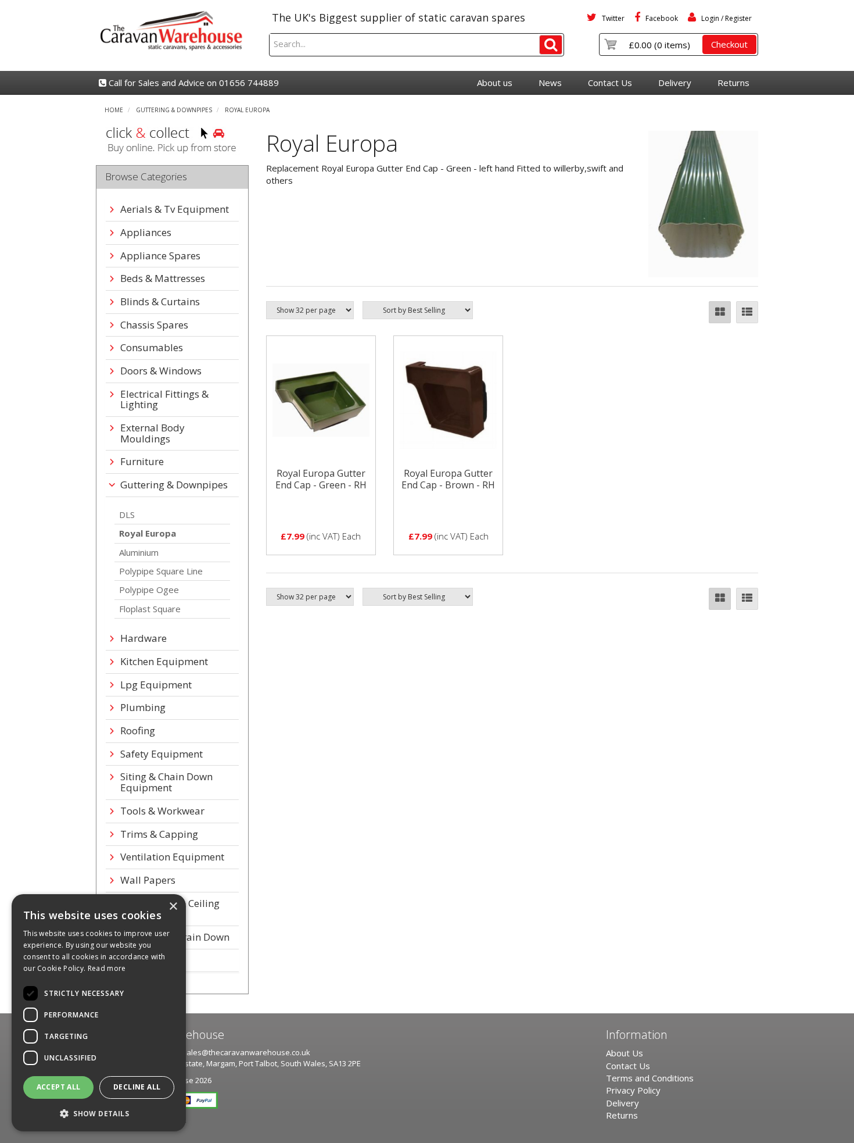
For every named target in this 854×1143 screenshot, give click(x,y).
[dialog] (99, 1012)
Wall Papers (147, 880)
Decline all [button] (136, 1087)
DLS (127, 514)
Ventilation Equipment (172, 857)
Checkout (729, 44)
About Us (624, 1053)
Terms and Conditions (650, 1078)
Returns (733, 82)
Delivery (674, 82)
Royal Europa (247, 110)
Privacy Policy (633, 1090)
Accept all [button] (59, 1087)
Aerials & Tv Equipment (174, 209)
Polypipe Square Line (161, 571)
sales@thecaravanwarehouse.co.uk (246, 1052)
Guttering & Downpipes (174, 110)
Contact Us (610, 82)
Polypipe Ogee (149, 589)
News (550, 82)
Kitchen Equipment (164, 661)
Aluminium (139, 552)
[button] (98, 1113)
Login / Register (725, 18)
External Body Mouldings (152, 433)
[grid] (720, 312)
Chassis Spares (154, 325)
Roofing (137, 731)
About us (494, 82)
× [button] (172, 906)
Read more (107, 968)
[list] (747, 312)
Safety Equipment (161, 754)
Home (114, 110)
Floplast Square (150, 609)
